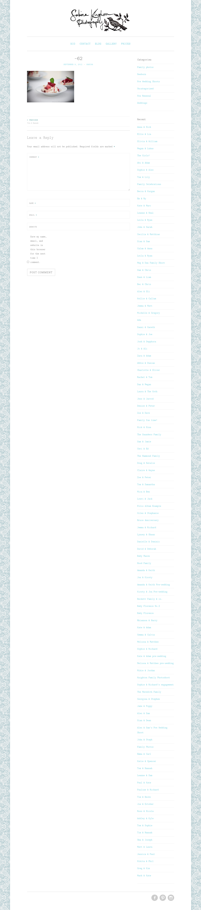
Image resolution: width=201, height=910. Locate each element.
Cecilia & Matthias (148, 234)
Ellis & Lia (144, 134)
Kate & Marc (144, 205)
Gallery (111, 44)
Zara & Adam (144, 355)
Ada (139, 320)
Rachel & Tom (144, 377)
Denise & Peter (146, 405)
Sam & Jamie (144, 441)
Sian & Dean (144, 720)
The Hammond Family (148, 455)
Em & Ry (141, 198)
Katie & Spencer (146, 761)
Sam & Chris (144, 270)
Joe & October (145, 804)
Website (33, 227)
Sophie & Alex (145, 169)
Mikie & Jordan (146, 670)
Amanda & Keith (146, 570)
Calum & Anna (144, 248)
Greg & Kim (143, 868)
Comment (34, 157)
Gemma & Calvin (146, 634)
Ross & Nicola (145, 811)
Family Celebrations (149, 184)
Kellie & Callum (146, 298)
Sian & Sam (143, 241)
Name (32, 203)
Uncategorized (145, 88)
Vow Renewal (144, 95)
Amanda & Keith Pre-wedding (153, 584)
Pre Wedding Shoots (148, 81)
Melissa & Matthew (148, 641)
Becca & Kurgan (146, 191)
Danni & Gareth (146, 327)
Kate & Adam (144, 627)
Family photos (145, 67)
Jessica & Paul (146, 854)
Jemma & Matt (144, 305)
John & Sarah (144, 227)
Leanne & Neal (145, 212)
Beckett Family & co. (149, 598)
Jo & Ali (142, 348)
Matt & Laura (144, 846)
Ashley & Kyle (145, 818)
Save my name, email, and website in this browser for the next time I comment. (38, 249)
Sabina (90, 64)
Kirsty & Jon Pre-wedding (152, 591)
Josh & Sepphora (146, 341)
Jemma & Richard (146, 527)
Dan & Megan (144, 384)
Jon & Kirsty (144, 577)
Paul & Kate (144, 782)
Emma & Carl (144, 753)
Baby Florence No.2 (148, 606)
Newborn (141, 74)
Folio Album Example (149, 506)
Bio (73, 44)
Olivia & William (147, 141)
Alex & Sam (143, 713)
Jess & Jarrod (145, 398)
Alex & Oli (143, 291)
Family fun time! (147, 420)
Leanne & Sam (144, 775)
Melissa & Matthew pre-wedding (155, 663)
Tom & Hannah (144, 768)
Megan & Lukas (145, 148)
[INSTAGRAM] (170, 897)
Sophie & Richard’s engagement (155, 684)
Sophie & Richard (147, 648)
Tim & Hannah (32, 121)
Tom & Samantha (146, 484)
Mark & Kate (144, 875)
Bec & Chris (144, 284)
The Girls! (143, 155)
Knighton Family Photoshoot (153, 677)
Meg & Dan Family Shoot (151, 262)
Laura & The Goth (147, 391)
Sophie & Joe (144, 334)
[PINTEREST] (162, 897)
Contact (85, 44)
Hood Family (144, 563)
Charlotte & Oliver (148, 370)
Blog (98, 44)
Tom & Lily (143, 177)
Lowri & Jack (144, 498)
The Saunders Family (149, 434)
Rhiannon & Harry (147, 620)
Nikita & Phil (145, 861)
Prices (125, 44)
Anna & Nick (144, 127)
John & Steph (144, 739)
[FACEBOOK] (154, 897)
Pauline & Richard (148, 789)
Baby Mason (143, 555)
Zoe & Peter (144, 477)
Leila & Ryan (144, 219)
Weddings (142, 102)
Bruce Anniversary (148, 520)
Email (33, 215)
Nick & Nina (144, 427)
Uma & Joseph (144, 839)
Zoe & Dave (143, 412)
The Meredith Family (149, 691)
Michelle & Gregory (148, 312)
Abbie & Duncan (146, 363)
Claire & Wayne (146, 470)
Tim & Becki (144, 796)
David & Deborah (146, 548)
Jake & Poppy (144, 706)
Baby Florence (145, 613)
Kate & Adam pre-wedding (151, 656)
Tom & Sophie (144, 825)
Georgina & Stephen (148, 698)
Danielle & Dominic (148, 541)
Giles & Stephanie (148, 513)
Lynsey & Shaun (146, 534)
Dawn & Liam (144, 277)
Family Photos (145, 746)
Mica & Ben (143, 491)
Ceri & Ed (143, 448)
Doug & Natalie (146, 463)
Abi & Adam (143, 162)
